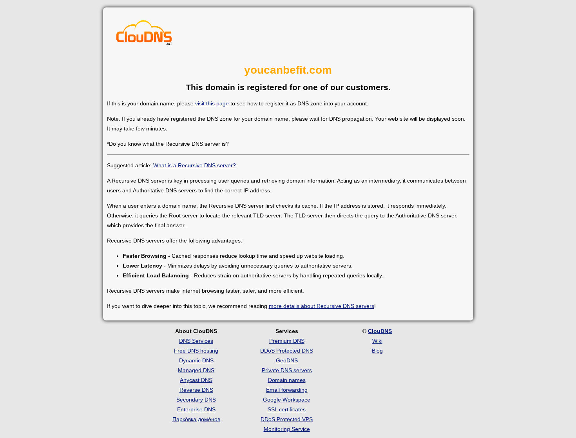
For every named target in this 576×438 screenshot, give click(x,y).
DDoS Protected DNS (286, 351)
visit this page (212, 103)
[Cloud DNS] (144, 34)
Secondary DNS (196, 399)
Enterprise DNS (196, 409)
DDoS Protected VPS (287, 419)
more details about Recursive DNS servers (321, 306)
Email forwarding (287, 390)
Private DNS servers (287, 370)
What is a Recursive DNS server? (194, 165)
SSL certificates (287, 409)
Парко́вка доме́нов (196, 419)
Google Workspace (286, 399)
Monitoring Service (287, 429)
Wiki (377, 341)
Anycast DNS (196, 380)
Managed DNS (196, 370)
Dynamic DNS (196, 360)
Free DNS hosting (196, 351)
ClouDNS (380, 331)
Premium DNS (286, 341)
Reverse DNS (196, 390)
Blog (377, 351)
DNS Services (196, 341)
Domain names (287, 380)
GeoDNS (287, 360)
